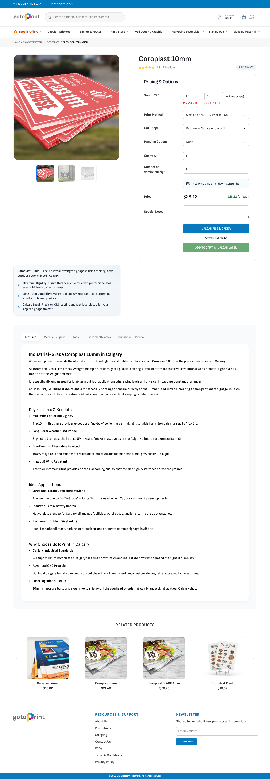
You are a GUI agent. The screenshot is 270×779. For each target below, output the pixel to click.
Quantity (150, 156)
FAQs (98, 749)
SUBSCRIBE (186, 741)
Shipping (101, 735)
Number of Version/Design (155, 169)
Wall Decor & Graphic (148, 32)
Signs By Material (244, 32)
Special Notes (153, 212)
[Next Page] (253, 659)
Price (147, 197)
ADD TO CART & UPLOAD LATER (216, 248)
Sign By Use (216, 32)
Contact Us (103, 742)
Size (147, 95)
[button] (239, 115)
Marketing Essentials (186, 32)
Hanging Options (155, 142)
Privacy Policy (105, 762)
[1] (45, 173)
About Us (101, 721)
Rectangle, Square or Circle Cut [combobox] (207, 128)
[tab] (30, 337)
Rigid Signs (118, 32)
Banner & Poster (90, 32)
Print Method (153, 115)
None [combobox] (189, 142)
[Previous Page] (16, 659)
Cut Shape (151, 128)
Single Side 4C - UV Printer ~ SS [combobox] (207, 115)
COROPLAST (53, 42)
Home (17, 42)
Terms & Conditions (108, 755)
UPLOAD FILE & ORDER (216, 229)
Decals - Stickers (58, 32)
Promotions (103, 728)
